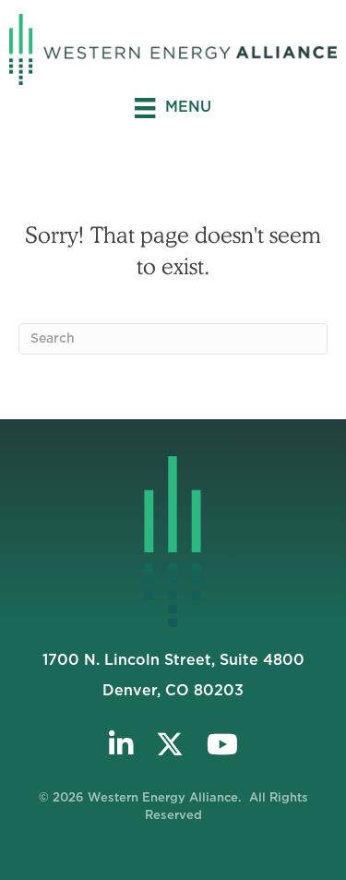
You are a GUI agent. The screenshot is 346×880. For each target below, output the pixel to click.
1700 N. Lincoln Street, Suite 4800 (173, 660)
